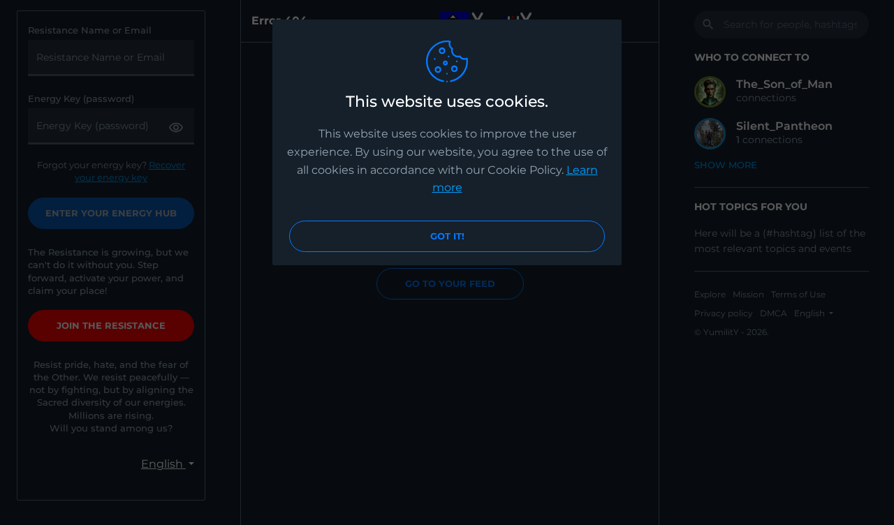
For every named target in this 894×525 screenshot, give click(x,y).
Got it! (447, 236)
